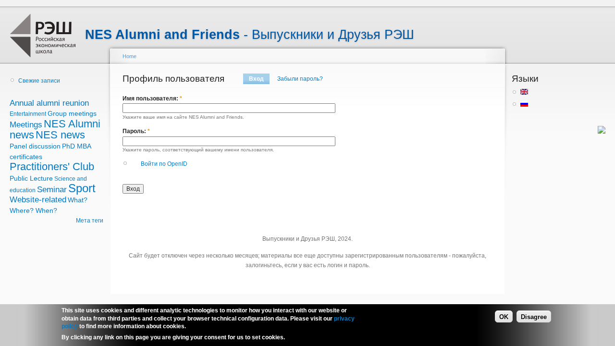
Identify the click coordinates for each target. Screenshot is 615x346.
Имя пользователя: (152, 98)
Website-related (38, 199)
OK (503, 316)
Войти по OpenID (164, 164)
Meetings (26, 124)
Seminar (52, 189)
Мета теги (89, 220)
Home (129, 56)
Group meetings (72, 113)
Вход (256, 78)
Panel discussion (35, 146)
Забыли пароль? (300, 78)
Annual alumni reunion (49, 103)
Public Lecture (31, 178)
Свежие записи (39, 80)
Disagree (534, 316)
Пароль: (136, 131)
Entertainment (28, 114)
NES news (60, 135)
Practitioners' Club (52, 167)
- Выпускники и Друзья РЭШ (249, 34)
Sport (82, 188)
